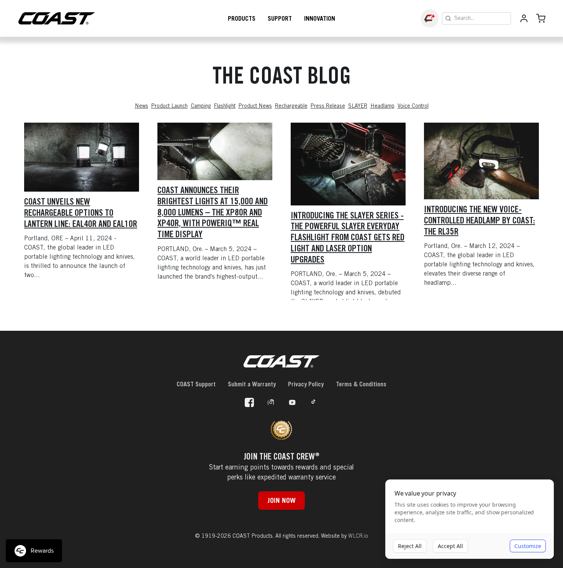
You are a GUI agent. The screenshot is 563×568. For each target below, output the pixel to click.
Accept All (450, 546)
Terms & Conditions (361, 384)
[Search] (448, 18)
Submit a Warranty (252, 384)
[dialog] (469, 519)
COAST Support (196, 384)
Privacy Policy (306, 384)
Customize (527, 546)
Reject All (410, 546)
